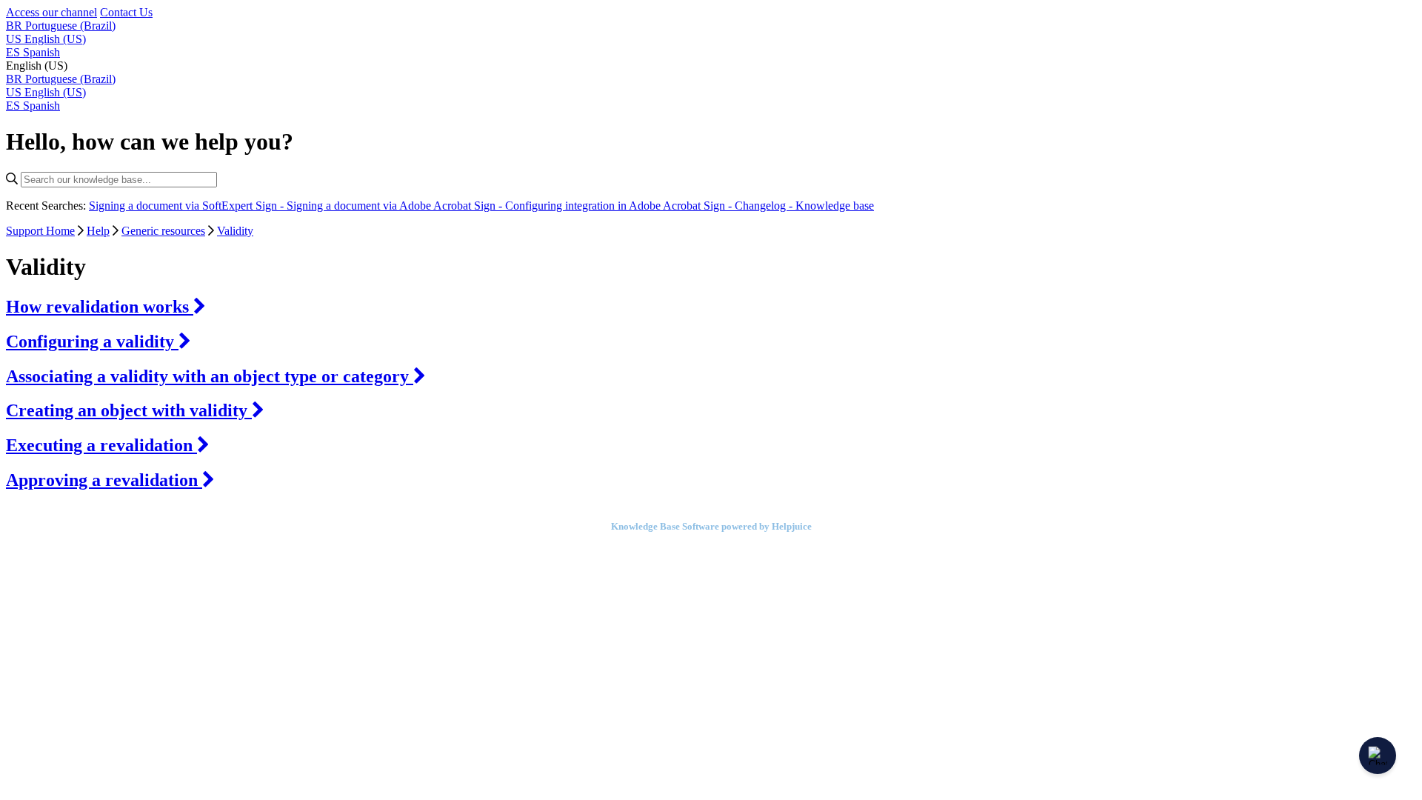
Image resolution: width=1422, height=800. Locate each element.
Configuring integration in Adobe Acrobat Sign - (620, 205)
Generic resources (163, 230)
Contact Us (126, 12)
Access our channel (51, 12)
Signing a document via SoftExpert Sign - (188, 205)
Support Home (40, 230)
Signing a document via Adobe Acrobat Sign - (396, 205)
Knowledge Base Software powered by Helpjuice (711, 526)
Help (98, 230)
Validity (235, 230)
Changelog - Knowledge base (804, 205)
